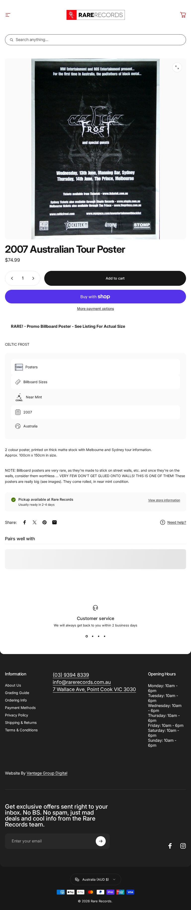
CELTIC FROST (17, 344)
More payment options (95, 308)
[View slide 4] (104, 636)
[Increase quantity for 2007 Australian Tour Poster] (34, 278)
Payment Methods (20, 707)
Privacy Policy (16, 715)
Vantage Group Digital (47, 773)
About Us (13, 685)
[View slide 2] (93, 636)
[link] (94, 689)
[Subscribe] (101, 841)
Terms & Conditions (21, 730)
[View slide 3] (98, 636)
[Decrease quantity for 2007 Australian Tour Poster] (11, 278)
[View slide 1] (87, 636)
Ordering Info (16, 700)
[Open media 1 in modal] (177, 67)
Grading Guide (17, 693)
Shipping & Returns (21, 722)
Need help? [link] (176, 522)
